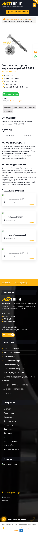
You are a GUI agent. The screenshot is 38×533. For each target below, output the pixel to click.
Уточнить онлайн (11, 94)
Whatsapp (7, 335)
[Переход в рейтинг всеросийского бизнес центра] (9, 500)
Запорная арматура (11, 360)
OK (21, 530)
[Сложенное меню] (34, 5)
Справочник (8, 417)
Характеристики (20, 107)
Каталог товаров (10, 441)
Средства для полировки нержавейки (19, 385)
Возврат (32, 107)
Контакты (7, 409)
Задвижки (7, 393)
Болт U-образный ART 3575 (14, 217)
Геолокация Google (11, 492)
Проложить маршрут (16, 11)
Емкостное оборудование (14, 364)
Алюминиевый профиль (13, 389)
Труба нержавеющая (12, 348)
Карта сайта (8, 445)
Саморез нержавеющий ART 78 (15, 199)
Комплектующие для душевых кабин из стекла (18, 379)
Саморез (19, 101)
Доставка (8, 111)
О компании (8, 413)
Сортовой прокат (10, 356)
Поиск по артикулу (11, 449)
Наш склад (7, 429)
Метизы (12, 101)
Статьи (6, 437)
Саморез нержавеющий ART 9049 (16, 253)
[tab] (8, 107)
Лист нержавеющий (11, 352)
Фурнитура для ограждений (15, 373)
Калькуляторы (9, 421)
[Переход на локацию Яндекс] (12, 476)
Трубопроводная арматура (15, 369)
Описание (7, 107)
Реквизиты (8, 425)
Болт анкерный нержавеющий (15, 235)
